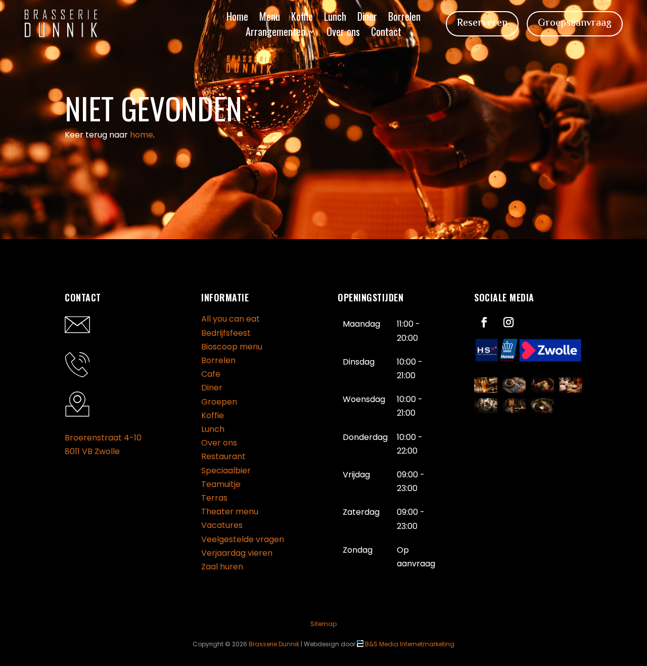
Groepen (219, 402)
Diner (367, 18)
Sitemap (323, 623)
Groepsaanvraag (575, 23)
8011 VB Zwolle (92, 451)
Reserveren (482, 23)
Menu (269, 18)
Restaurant (223, 456)
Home (237, 18)
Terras (214, 498)
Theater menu (229, 511)
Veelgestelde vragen (242, 539)
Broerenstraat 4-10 (103, 437)
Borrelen (404, 18)
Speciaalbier (226, 470)
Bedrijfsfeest (226, 333)
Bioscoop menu (231, 346)
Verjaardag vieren (236, 553)
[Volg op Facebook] (484, 322)
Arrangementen (275, 33)
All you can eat (230, 319)
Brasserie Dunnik (274, 644)
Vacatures (222, 525)
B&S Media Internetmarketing (408, 644)
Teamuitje (221, 484)
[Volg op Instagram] (508, 322)
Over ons (343, 33)
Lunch (335, 18)
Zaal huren (222, 566)
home (141, 135)
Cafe (210, 374)
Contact (386, 33)
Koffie (302, 18)
